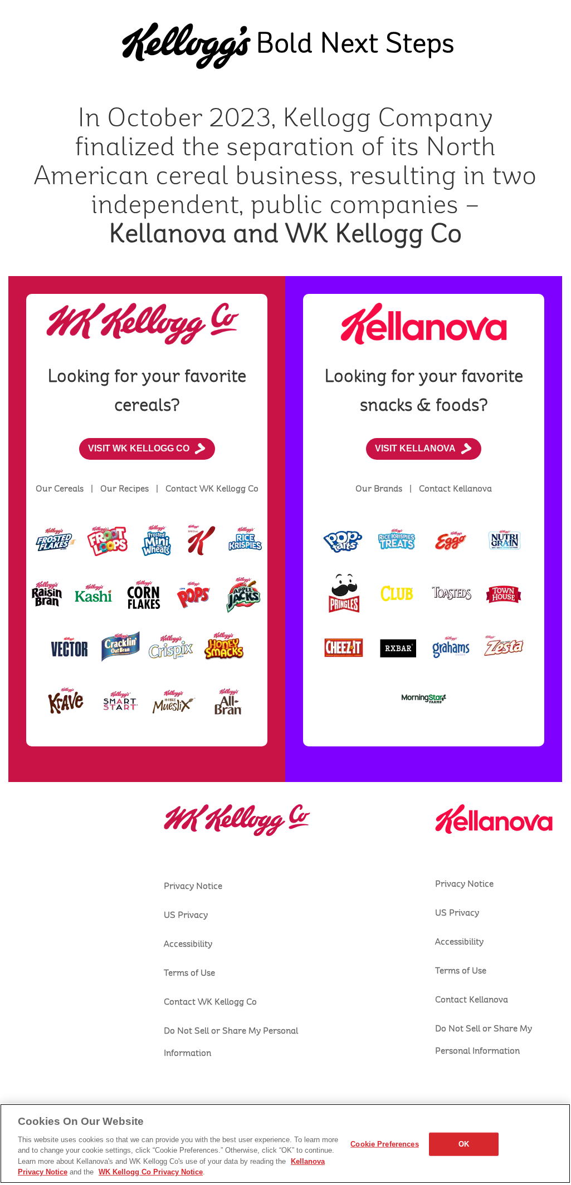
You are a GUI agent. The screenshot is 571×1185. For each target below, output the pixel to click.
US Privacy (186, 915)
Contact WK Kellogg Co (210, 1001)
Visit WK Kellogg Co (138, 448)
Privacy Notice (193, 886)
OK (463, 1144)
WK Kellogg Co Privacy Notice (151, 1172)
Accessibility (188, 944)
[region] (285, 1143)
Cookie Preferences (384, 1144)
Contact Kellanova (471, 999)
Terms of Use (189, 973)
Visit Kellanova (415, 448)
